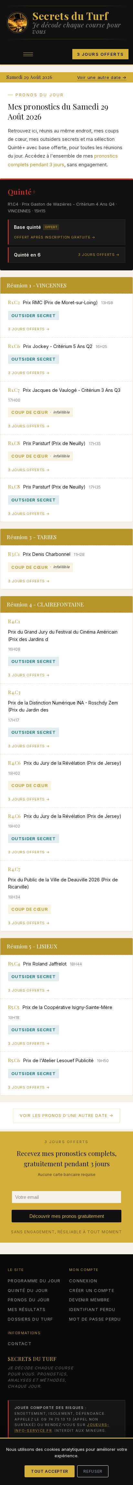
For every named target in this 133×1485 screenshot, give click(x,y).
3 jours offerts (100, 54)
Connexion (83, 1280)
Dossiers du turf (30, 1319)
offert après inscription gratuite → (55, 237)
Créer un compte (91, 1290)
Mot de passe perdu (95, 1319)
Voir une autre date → (102, 77)
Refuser (92, 1471)
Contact (20, 1343)
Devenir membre (89, 1299)
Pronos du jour (29, 1299)
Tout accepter (49, 1471)
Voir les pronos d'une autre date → (66, 1115)
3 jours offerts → (99, 254)
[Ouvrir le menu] (28, 54)
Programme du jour (34, 1280)
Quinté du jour (28, 1290)
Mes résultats (27, 1309)
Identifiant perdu (92, 1309)
